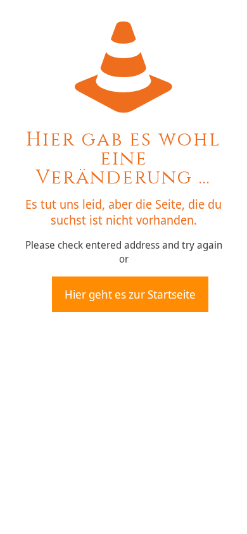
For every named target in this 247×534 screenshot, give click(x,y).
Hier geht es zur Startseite (130, 294)
